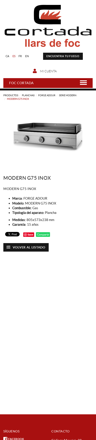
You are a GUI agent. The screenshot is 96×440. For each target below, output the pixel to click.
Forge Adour (46, 95)
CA (7, 56)
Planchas (28, 95)
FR (20, 56)
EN (27, 56)
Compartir (43, 234)
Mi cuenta (48, 71)
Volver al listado (29, 247)
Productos (10, 95)
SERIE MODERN (67, 95)
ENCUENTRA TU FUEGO (62, 56)
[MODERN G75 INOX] (48, 134)
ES (14, 56)
